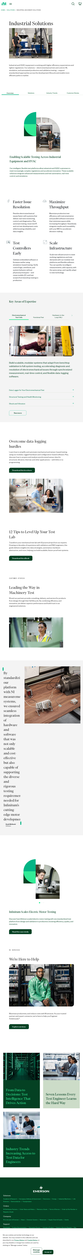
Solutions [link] (11, 10)
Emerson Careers (32, 1220)
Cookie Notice (32, 1240)
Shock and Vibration (17, 403)
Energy (54, 1199)
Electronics (46, 1199)
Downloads (6, 1227)
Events (67, 1220)
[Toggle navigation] (13, 4)
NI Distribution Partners (10, 1209)
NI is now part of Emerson (11, 1220)
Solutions (31, 93)
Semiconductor (15, 1201)
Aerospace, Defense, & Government (30, 1199)
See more (18, 413)
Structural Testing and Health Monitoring (25, 397)
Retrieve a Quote (42, 1209)
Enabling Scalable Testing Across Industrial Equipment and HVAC (35, 159)
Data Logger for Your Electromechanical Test (26, 390)
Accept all (48, 1252)
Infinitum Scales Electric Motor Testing (32, 912)
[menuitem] (73, 4)
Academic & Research (10, 1199)
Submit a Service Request (64, 1227)
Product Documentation (19, 1227)
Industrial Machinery (65, 1199)
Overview (10, 93)
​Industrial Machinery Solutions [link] (29, 10)
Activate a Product (48, 1227)
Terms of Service (54, 1209)
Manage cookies (36, 1251)
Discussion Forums (34, 1227)
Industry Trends (51, 93)
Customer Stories (73, 93)
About (23, 1220)
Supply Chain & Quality (55, 1220)
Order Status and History (27, 1209)
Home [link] (3, 10)
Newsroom (43, 1220)
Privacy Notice (19, 1240)
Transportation (27, 1201)
